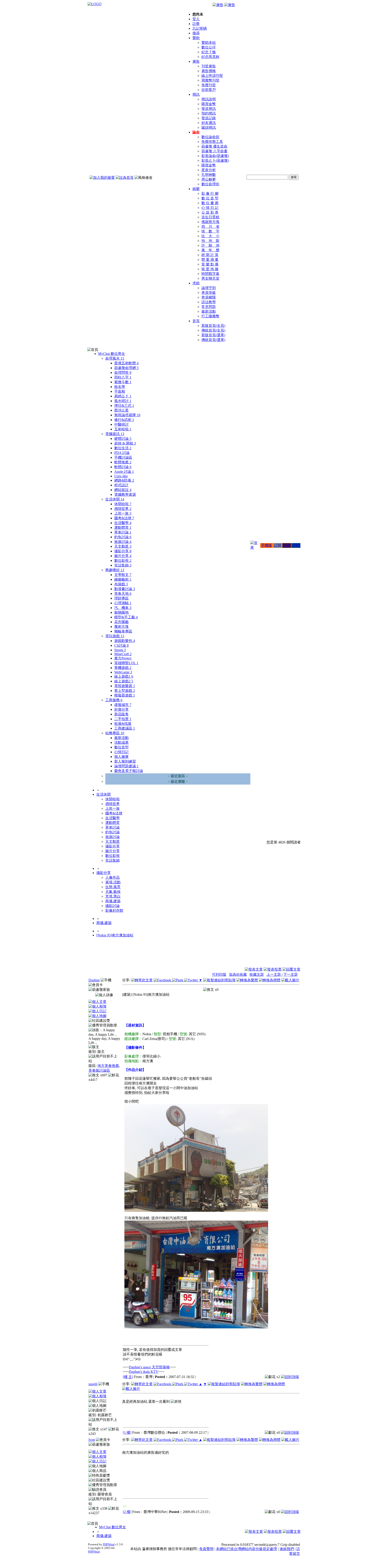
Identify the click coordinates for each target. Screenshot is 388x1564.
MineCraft (123, 654)
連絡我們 (287, 1549)
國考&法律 (124, 518)
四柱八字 (122, 377)
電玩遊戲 (114, 636)
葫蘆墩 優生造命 (214, 146)
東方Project (122, 658)
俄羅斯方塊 (210, 222)
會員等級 (208, 292)
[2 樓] (127, 1512)
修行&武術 (124, 420)
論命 (196, 132)
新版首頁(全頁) (213, 325)
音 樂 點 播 (209, 264)
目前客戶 (208, 90)
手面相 (119, 391)
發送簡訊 (208, 109)
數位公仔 (208, 47)
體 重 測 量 (209, 259)
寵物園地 (121, 612)
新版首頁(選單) (213, 335)
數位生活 (122, 448)
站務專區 (114, 733)
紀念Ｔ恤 (208, 52)
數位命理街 (210, 184)
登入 (196, 19)
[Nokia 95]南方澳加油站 (114, 935)
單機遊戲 (122, 668)
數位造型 (121, 747)
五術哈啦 (122, 429)
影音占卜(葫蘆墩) (215, 160)
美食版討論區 (99, 1070)
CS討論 (121, 645)
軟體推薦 (122, 462)
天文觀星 (122, 546)
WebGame (123, 672)
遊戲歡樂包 (124, 641)
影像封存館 (114, 910)
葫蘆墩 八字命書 (214, 151)
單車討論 (122, 532)
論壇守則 (208, 288)
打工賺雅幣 (210, 316)
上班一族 (122, 513)
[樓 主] (128, 1377)
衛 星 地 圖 (209, 269)
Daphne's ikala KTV (143, 1372)
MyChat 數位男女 (111, 354)
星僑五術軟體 (126, 363)
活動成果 (121, 742)
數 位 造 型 (209, 198)
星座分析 (208, 170)
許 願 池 (210, 245)
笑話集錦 (122, 565)
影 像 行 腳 (209, 193)
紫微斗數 (122, 382)
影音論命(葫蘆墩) (215, 156)
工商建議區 (124, 728)
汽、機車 (122, 608)
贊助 (196, 38)
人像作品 (112, 877)
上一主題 (274, 974)
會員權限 (208, 297)
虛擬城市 (122, 705)
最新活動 (208, 311)
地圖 (286, 545)
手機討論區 (123, 457)
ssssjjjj (92, 1384)
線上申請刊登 (212, 75)
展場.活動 (113, 882)
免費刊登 (208, 85)
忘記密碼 (199, 28)
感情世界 (122, 509)
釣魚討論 (122, 537)
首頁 (196, 321)
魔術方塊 (121, 626)
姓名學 (119, 387)
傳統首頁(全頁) (213, 330)
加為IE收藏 (238, 974)
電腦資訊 (114, 434)
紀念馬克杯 (210, 57)
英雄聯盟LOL (126, 663)
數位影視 (122, 560)
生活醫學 (122, 523)
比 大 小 (210, 236)
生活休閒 (114, 499)
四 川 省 (210, 226)
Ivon (91, 1440)
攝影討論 (112, 906)
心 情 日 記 (209, 208)
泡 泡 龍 (210, 241)
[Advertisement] (276, 956)
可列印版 (219, 974)
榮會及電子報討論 (128, 771)
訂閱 (277, 545)
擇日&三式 (124, 405)
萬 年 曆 (210, 250)
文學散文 (122, 575)
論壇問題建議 (126, 766)
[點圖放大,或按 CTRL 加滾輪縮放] (196, 1210)
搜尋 (196, 33)
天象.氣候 (113, 892)
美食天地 (122, 593)
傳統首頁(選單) (213, 340)
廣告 (196, 61)
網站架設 (122, 490)
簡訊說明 (208, 99)
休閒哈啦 (122, 504)
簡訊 (196, 94)
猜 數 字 (210, 231)
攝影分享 (122, 551)
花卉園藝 (121, 622)
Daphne (94, 980)
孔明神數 (208, 175)
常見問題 (208, 307)
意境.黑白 (113, 896)
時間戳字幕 (210, 274)
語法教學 (208, 302)
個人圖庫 (121, 757)
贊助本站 (208, 42)
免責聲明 (206, 1549)
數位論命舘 (210, 137)
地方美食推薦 (108, 1066)
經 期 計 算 (209, 255)
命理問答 (122, 372)
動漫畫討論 (124, 589)
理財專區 (121, 598)
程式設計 (121, 485)
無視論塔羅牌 (127, 415)
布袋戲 (121, 584)
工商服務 (113, 700)
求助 (196, 283)
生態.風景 (113, 887)
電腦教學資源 (125, 494)
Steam (120, 650)
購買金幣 (208, 104)
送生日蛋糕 (210, 217)
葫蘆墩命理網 (126, 368)
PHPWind (109, 1544)
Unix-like (121, 476)
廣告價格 (208, 71)
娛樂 (196, 189)
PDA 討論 (122, 453)
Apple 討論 (124, 471)
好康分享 (121, 709)
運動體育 (122, 527)
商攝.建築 (113, 901)
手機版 (266, 545)
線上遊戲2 (123, 681)
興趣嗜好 (114, 570)
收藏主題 (256, 974)
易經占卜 (122, 396)
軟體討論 (122, 467)
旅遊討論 (122, 542)
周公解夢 (208, 179)
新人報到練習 (125, 761)
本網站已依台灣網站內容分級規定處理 (246, 1549)
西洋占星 (121, 410)
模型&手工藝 (126, 617)
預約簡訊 (208, 113)
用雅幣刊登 (210, 80)
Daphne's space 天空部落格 (149, 1367)
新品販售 (121, 714)
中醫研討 (121, 424)
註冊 (196, 24)
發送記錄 (208, 118)
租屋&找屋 (122, 724)
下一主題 (290, 974)
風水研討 (122, 401)
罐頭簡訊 (208, 127)
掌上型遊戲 (124, 690)
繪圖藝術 (122, 579)
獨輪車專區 (123, 631)
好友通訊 (208, 123)
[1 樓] (127, 1432)
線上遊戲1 (123, 676)
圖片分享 (122, 556)
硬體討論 (122, 438)
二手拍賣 (122, 719)
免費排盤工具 (212, 142)
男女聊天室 (210, 278)
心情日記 (121, 752)
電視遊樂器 (124, 686)
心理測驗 (122, 603)
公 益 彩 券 (209, 212)
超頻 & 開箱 (125, 443)
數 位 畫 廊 (209, 203)
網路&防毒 (124, 480)
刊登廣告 (208, 66)
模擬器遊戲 (124, 695)
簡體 (296, 545)
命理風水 (114, 358)
